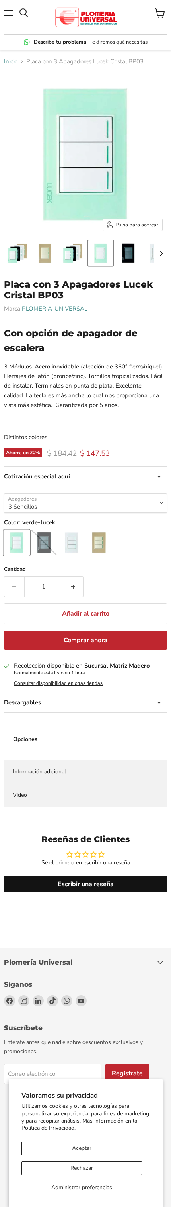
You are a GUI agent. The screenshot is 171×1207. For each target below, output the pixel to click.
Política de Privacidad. (48, 1128)
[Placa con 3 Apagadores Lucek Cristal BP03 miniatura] (17, 253)
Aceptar (81, 1148)
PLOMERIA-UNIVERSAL (54, 309)
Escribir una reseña (86, 884)
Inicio (10, 61)
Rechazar (81, 1168)
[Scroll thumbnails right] (160, 253)
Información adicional (39, 771)
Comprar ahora (85, 640)
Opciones (25, 739)
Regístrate (127, 1073)
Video (20, 795)
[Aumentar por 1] (73, 586)
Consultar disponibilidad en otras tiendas (58, 683)
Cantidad (15, 569)
